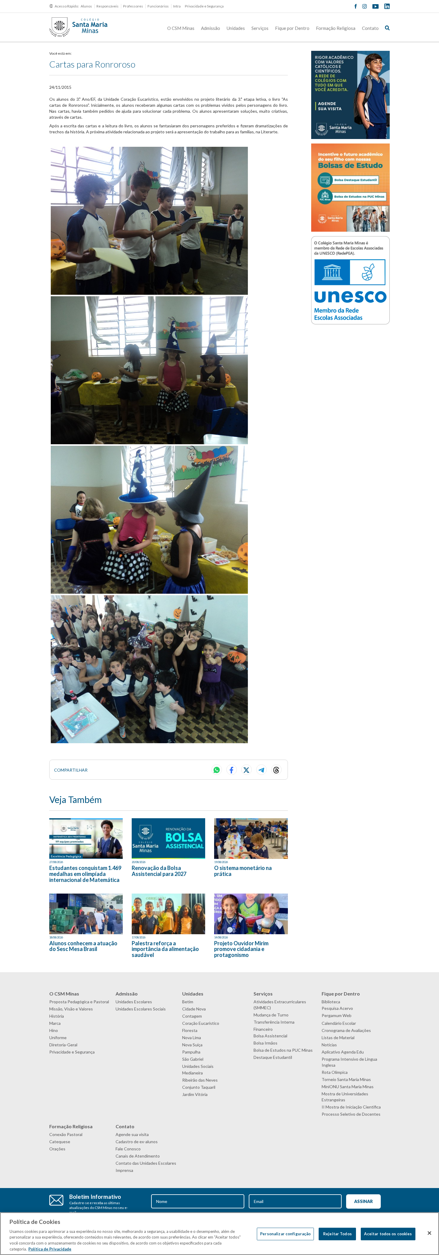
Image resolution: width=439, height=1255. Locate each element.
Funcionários (158, 6)
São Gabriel (192, 1059)
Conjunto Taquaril (198, 1087)
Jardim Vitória (195, 1094)
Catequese (59, 1141)
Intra (177, 6)
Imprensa (124, 1170)
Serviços (259, 28)
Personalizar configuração (285, 1233)
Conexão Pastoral (65, 1134)
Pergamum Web (336, 1015)
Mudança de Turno (271, 1014)
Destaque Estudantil (273, 1057)
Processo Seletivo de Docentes (351, 1114)
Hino (53, 1030)
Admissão (210, 28)
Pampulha (191, 1051)
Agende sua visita (132, 1134)
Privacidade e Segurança (204, 6)
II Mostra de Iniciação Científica (351, 1106)
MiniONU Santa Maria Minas (348, 1086)
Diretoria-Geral (63, 1044)
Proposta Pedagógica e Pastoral (79, 1001)
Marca (55, 1023)
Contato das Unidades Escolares (146, 1163)
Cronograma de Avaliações (346, 1030)
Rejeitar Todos (337, 1233)
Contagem (192, 1016)
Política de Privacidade (49, 1248)
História (56, 1016)
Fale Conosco (128, 1148)
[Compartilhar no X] (246, 769)
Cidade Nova (194, 1008)
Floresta (189, 1030)
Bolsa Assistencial (270, 1035)
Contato (370, 28)
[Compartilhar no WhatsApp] (216, 769)
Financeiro (263, 1029)
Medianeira (192, 1072)
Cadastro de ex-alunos (137, 1141)
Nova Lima (191, 1037)
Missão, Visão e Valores (71, 1008)
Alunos (86, 6)
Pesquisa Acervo (337, 1008)
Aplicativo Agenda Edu (343, 1051)
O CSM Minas (180, 28)
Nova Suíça (192, 1044)
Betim (187, 1001)
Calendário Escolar (339, 1023)
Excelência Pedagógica (66, 856)
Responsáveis (107, 6)
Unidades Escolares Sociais (141, 1008)
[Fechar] (429, 1233)
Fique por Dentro (292, 28)
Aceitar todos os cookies (388, 1233)
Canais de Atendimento (138, 1155)
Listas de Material (338, 1037)
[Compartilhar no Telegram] (261, 769)
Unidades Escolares (134, 1001)
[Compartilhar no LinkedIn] (276, 769)
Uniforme (58, 1037)
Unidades (236, 28)
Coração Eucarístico (200, 1023)
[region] (219, 1233)
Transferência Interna (274, 1022)
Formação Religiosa (335, 28)
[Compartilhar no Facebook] (231, 769)
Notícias (329, 1044)
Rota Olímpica (335, 1072)
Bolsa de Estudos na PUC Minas (283, 1050)
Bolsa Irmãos (265, 1042)
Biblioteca (331, 1001)
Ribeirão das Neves (200, 1080)
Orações (57, 1148)
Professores (133, 6)
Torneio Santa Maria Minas (346, 1079)
